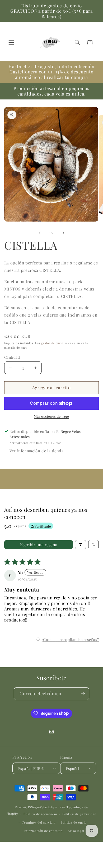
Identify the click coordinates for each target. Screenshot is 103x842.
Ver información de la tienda (37, 450)
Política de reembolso (40, 814)
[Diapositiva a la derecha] (63, 233)
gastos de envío (52, 343)
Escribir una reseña (38, 544)
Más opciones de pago (51, 416)
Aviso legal (76, 831)
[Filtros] (80, 544)
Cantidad (12, 357)
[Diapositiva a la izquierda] (39, 233)
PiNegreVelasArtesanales (47, 807)
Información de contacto (43, 831)
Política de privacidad (79, 814)
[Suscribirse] (83, 693)
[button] (11, 43)
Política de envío (74, 822)
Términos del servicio (38, 822)
